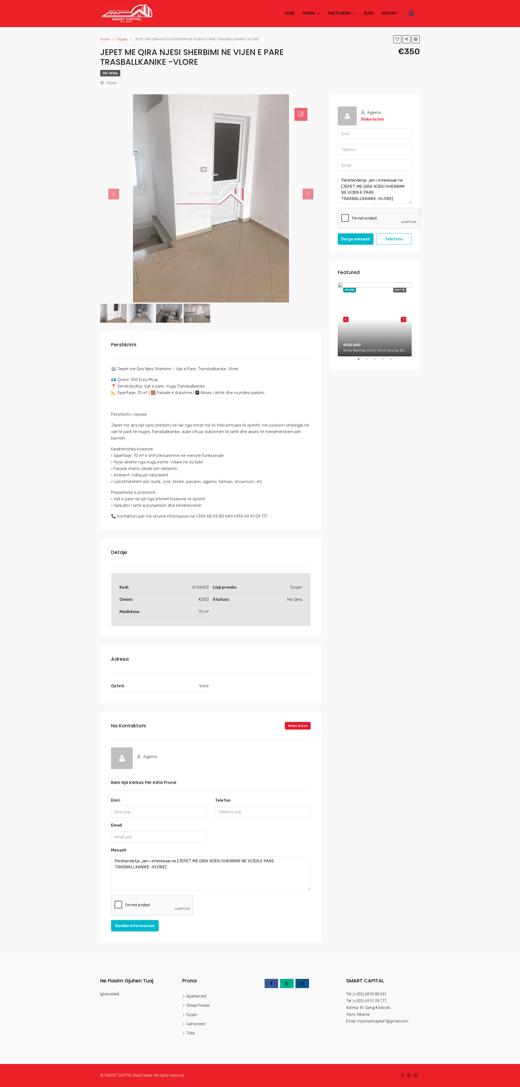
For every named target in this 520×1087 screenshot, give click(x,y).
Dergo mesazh (355, 239)
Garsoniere (195, 1024)
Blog (368, 13)
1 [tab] (361, 361)
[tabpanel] (375, 319)
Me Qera (110, 73)
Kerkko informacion (134, 925)
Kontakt (390, 13)
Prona (309, 13)
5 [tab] (393, 361)
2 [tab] (369, 361)
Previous (346, 319)
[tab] (300, 114)
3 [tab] (377, 361)
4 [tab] (385, 361)
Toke (190, 1033)
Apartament (196, 996)
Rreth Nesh (339, 13)
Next (403, 319)
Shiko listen (298, 726)
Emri (115, 800)
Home (289, 13)
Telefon (222, 800)
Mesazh (118, 850)
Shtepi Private (197, 1005)
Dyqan (191, 1014)
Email (116, 825)
